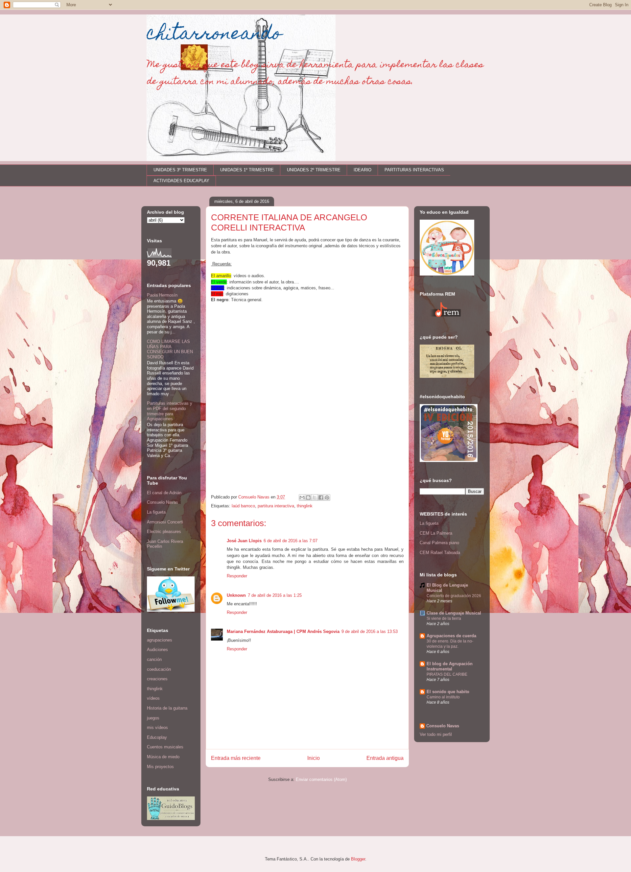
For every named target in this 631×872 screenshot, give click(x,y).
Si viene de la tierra (444, 618)
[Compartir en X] (314, 497)
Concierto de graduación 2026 (454, 595)
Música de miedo (163, 756)
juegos (153, 717)
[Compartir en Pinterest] (327, 497)
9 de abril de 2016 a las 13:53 (369, 631)
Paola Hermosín (162, 295)
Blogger (358, 859)
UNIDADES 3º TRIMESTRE (180, 169)
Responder (237, 575)
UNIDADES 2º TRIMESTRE (313, 169)
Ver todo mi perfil (436, 734)
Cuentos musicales (165, 746)
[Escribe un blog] (308, 497)
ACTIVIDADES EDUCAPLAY (181, 180)
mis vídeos (157, 727)
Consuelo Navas (162, 502)
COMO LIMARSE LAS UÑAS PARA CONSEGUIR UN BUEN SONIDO (170, 349)
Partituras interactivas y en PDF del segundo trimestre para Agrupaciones (169, 411)
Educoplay (157, 737)
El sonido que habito (448, 691)
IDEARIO (362, 169)
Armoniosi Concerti (165, 522)
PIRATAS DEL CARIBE (447, 674)
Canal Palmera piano (439, 542)
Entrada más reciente (236, 758)
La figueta (156, 512)
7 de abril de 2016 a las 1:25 (275, 595)
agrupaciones (159, 640)
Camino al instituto (443, 697)
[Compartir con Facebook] (320, 497)
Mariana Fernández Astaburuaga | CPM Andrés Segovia (283, 631)
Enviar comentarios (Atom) (321, 779)
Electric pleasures (164, 531)
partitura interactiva (276, 505)
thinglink (305, 505)
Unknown (236, 595)
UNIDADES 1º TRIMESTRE (247, 169)
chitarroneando (214, 35)
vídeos (153, 698)
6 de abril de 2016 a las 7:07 (290, 540)
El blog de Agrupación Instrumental (450, 666)
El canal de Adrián (164, 492)
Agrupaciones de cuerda (451, 635)
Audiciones (157, 649)
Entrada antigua (385, 758)
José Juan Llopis (244, 540)
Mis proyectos (160, 766)
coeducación (159, 669)
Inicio (313, 758)
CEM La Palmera (436, 533)
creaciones (157, 678)
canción (154, 659)
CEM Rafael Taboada (440, 552)
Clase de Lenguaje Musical (454, 613)
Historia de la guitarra (167, 708)
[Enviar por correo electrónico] (302, 497)
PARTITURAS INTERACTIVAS (414, 169)
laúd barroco (243, 505)
